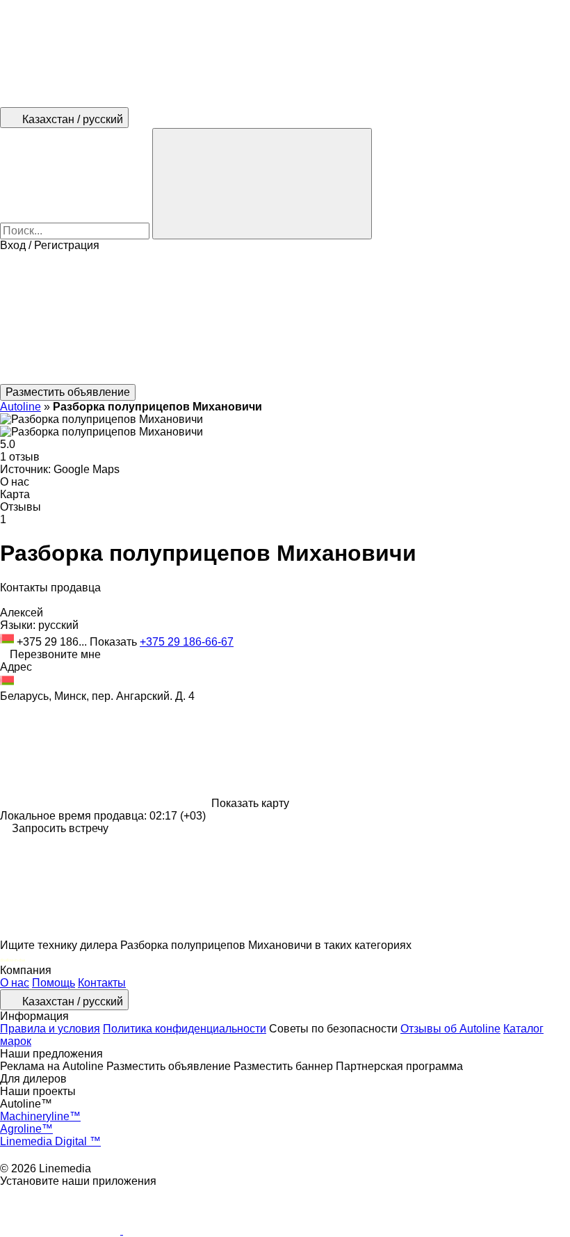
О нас (14, 983)
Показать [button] (115, 642)
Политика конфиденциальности (184, 1029)
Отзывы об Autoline (450, 1029)
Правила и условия (50, 1029)
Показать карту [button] (250, 803)
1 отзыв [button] (20, 457)
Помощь (53, 983)
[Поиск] (262, 183)
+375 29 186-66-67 (187, 642)
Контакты (102, 983)
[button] (285, 318)
